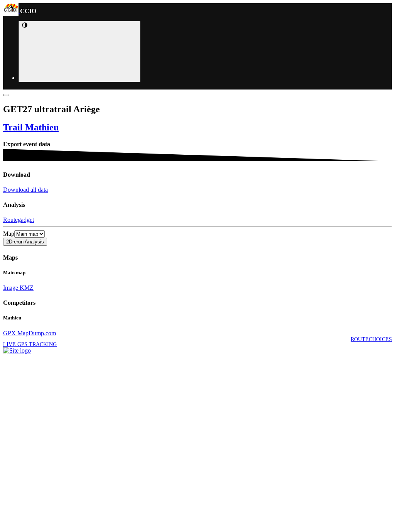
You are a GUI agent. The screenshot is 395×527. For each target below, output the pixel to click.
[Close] (6, 95)
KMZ (26, 287)
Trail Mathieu (31, 127)
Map (8, 233)
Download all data (25, 189)
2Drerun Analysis (25, 242)
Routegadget (18, 219)
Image (10, 287)
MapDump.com (36, 333)
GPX (9, 333)
